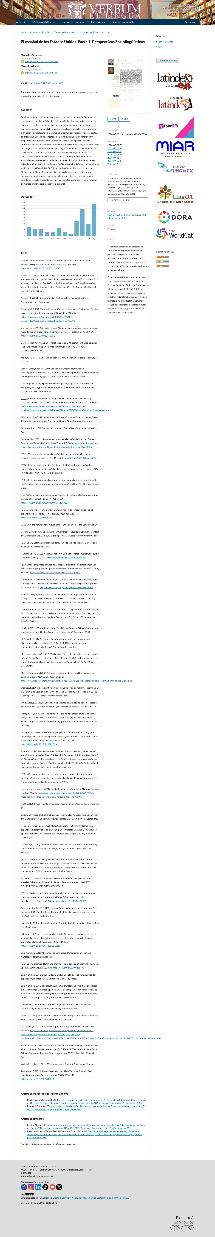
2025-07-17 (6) (115, 148)
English (159, 46)
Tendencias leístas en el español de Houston (69, 1106)
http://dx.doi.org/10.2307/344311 (37, 1079)
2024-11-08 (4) (115, 154)
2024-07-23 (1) (115, 164)
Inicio (23, 32)
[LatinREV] (175, 137)
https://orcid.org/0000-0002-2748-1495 (41, 61)
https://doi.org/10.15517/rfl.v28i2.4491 (66, 557)
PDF (114, 119)
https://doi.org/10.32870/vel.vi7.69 (79, 458)
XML (126, 119)
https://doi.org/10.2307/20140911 (38, 335)
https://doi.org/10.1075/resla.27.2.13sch (40, 945)
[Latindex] (175, 111)
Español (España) (164, 41)
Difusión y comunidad (122, 22)
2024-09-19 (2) (115, 160)
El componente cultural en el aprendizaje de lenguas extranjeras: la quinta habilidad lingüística (90, 1125)
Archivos (34, 32)
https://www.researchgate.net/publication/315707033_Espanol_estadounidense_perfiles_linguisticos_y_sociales (76, 680)
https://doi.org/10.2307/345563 (36, 517)
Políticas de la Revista (44, 22)
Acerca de (21, 22)
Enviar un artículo (167, 60)
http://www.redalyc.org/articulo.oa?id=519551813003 (66, 587)
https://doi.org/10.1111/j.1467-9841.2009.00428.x (55, 572)
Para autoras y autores (73, 22)
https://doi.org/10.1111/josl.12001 (69, 901)
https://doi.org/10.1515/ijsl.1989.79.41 (40, 744)
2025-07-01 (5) (115, 151)
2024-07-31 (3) (115, 157)
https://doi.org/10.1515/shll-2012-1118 (40, 268)
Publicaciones (98, 22)
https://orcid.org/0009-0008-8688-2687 (41, 73)
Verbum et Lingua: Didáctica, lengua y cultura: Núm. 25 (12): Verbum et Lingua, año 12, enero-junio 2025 (91, 1103)
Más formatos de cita (119, 200)
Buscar (192, 22)
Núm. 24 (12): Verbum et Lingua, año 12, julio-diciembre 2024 (69, 32)
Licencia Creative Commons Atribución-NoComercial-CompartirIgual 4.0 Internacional (86, 1197)
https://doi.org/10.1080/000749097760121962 (44, 502)
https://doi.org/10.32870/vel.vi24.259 (44, 83)
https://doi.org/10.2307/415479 (68, 967)
